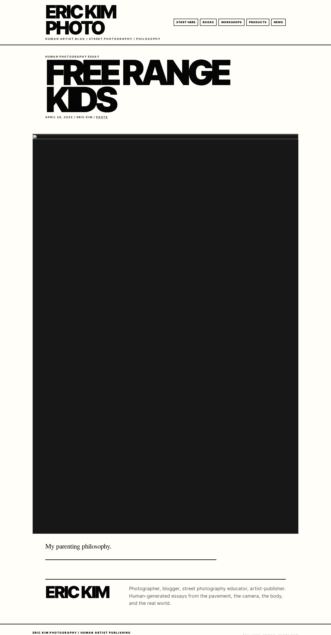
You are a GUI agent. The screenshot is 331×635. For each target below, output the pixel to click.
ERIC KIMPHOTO (80, 20)
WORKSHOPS (231, 22)
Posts (102, 117)
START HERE (185, 22)
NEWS (278, 22)
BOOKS (208, 22)
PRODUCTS (258, 22)
